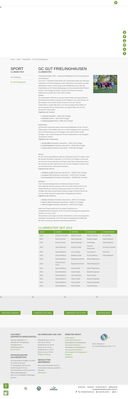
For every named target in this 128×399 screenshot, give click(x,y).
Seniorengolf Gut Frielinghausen (76, 352)
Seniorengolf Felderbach (73, 350)
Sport (18, 59)
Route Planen (15, 349)
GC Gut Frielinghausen (40, 59)
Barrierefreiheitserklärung (105, 389)
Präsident (68, 354)
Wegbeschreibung (44, 354)
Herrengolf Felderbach (72, 345)
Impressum (113, 387)
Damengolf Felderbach (73, 340)
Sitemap (90, 387)
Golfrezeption (70, 338)
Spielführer (69, 357)
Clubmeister (26, 59)
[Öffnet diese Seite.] (114, 346)
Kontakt (81, 387)
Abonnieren (42, 372)
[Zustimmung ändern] (6, 393)
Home (13, 59)
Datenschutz (101, 387)
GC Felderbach (16, 77)
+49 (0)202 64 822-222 (86, 392)
